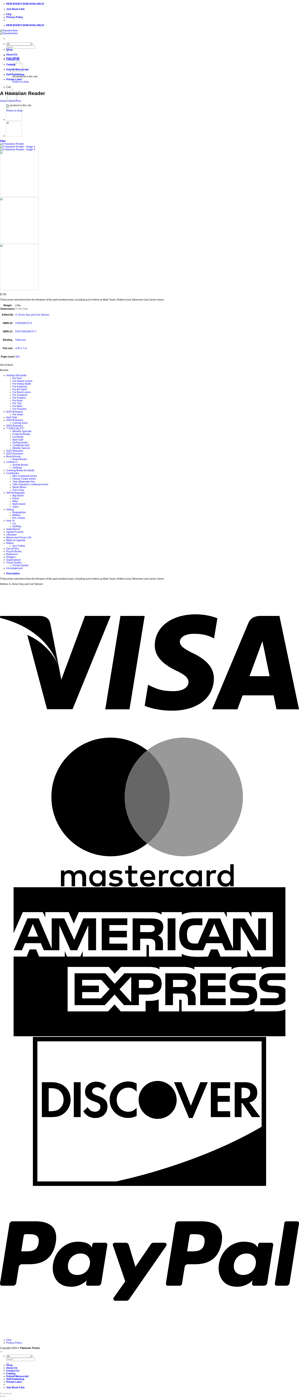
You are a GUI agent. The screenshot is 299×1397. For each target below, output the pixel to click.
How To (10, 520)
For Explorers (19, 386)
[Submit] (7, 1363)
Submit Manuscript (17, 1376)
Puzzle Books (13, 551)
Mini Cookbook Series (24, 476)
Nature (10, 543)
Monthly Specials (21, 431)
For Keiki (17, 400)
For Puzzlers (19, 409)
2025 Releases (14, 425)
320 (17, 356)
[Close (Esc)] (10, 1393)
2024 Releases (14, 411)
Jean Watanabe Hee (23, 481)
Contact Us (12, 1370)
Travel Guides (14, 562)
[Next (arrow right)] (4, 1396)
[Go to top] (1, 1351)
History (10, 509)
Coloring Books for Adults (20, 470)
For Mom (17, 406)
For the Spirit (19, 389)
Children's (11, 462)
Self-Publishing (15, 74)
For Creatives (19, 395)
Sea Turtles (18, 546)
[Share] (7, 1393)
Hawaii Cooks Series (24, 478)
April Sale (11, 417)
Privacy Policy (14, 17)
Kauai (15, 498)
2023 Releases (14, 451)
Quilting (16, 526)
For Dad (16, 378)
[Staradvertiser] (9, 32)
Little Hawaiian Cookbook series (30, 484)
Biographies (19, 512)
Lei (14, 523)
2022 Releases (14, 453)
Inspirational (13, 529)
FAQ (8, 14)
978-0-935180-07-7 (26, 331)
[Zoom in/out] (1, 1393)
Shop (9, 49)
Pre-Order (17, 414)
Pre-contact (18, 518)
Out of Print (15, 101)
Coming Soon (20, 423)
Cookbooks (12, 473)
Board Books (19, 459)
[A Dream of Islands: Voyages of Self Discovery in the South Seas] (14, 135)
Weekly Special (21, 448)
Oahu (15, 506)
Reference (12, 554)
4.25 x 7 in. (21, 348)
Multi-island (18, 504)
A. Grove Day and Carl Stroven (32, 314)
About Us (11, 54)
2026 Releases (14, 420)
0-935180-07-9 (23, 323)
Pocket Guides (20, 565)
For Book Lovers (21, 392)
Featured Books (21, 434)
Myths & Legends (15, 540)
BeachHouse (13, 456)
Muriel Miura (19, 487)
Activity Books (20, 464)
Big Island (18, 495)
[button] (3, 141)
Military (16, 515)
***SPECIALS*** (15, 428)
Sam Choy (18, 490)
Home (3, 101)
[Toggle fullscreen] (4, 1393)
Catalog (10, 64)
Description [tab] (13, 573)
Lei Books (18, 437)
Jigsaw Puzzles (15, 532)
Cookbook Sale (21, 445)
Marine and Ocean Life (18, 537)
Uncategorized (14, 568)
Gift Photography (15, 492)
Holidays (17, 467)
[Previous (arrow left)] (1, 1396)
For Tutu (17, 403)
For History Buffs (21, 383)
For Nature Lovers (22, 381)
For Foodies (19, 397)
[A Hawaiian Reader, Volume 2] (14, 119)
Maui (15, 501)
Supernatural (13, 559)
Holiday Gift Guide (16, 375)
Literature (11, 534)
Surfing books (20, 442)
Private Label (14, 79)
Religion (11, 557)
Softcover (20, 340)
